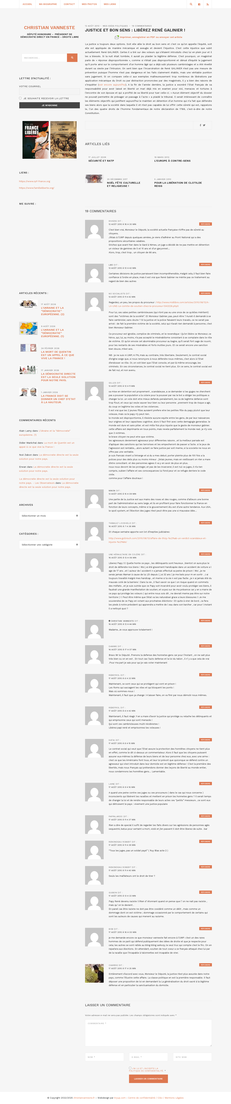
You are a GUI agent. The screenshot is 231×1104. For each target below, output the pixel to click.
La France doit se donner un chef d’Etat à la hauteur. (58, 399)
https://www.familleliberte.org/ (36, 188)
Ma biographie (48, 4)
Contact (69, 4)
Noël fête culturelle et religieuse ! (123, 184)
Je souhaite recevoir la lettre (45, 98)
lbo (111, 265)
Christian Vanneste (122, 621)
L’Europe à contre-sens (172, 160)
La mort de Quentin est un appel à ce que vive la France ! (57, 355)
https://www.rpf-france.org (34, 181)
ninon (112, 490)
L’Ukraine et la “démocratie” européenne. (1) (52, 333)
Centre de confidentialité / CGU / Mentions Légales (156, 1098)
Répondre (205, 224)
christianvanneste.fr (84, 1098)
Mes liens (110, 4)
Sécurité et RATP (101, 160)
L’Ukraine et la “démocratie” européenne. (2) (52, 311)
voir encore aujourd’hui (112, 84)
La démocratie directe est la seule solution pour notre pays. (58, 377)
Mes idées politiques (115, 26)
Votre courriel (30, 86)
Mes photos (89, 4)
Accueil (27, 4)
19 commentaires (142, 26)
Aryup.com (120, 1098)
